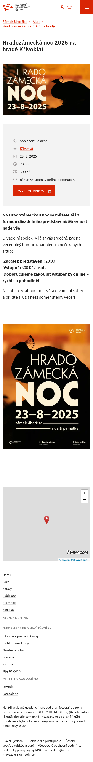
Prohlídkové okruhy (16, 643)
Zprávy (7, 589)
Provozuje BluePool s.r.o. (19, 754)
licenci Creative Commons (20, 712)
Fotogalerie (10, 694)
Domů (7, 575)
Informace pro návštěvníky (20, 636)
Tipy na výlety (12, 671)
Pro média (9, 603)
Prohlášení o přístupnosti (45, 741)
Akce (6, 582)
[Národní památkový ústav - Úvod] (16, 7)
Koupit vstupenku (31, 190)
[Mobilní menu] (86, 7)
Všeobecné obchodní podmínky (59, 745)
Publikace (9, 596)
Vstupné (8, 664)
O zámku (8, 687)
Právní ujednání (13, 741)
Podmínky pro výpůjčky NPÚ (22, 750)
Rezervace (9, 657)
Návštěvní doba (13, 650)
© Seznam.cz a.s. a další (73, 559)
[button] (46, 520)
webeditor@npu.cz (58, 750)
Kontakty (8, 609)
